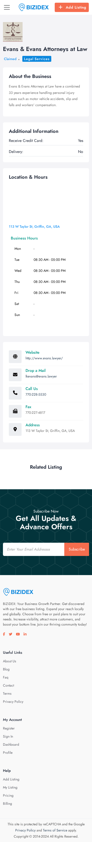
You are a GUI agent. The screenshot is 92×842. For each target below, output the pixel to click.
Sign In (8, 736)
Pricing (8, 795)
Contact (8, 685)
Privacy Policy (13, 701)
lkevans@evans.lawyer (41, 376)
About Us (9, 661)
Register (9, 728)
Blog (6, 669)
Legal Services (37, 58)
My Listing (10, 787)
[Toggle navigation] (7, 7)
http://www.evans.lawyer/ (44, 358)
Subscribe (77, 549)
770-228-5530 (36, 394)
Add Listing (76, 7)
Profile (8, 752)
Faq (5, 677)
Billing (7, 803)
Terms (7, 693)
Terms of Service (55, 830)
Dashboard (11, 744)
